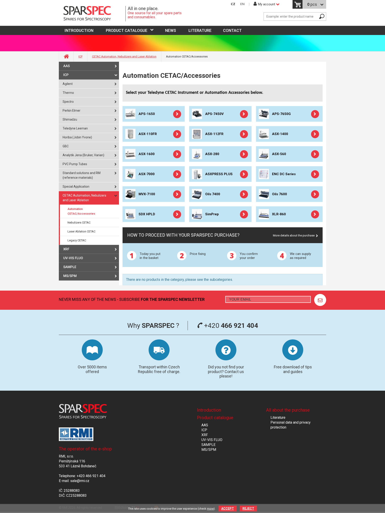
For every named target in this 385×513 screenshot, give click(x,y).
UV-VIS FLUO (73, 258)
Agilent (68, 84)
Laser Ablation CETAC (81, 231)
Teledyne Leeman (75, 128)
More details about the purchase (294, 235)
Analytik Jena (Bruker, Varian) (83, 155)
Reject (248, 508)
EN (242, 4)
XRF (66, 249)
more (210, 508)
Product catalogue (126, 30)
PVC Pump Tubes (75, 164)
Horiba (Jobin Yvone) (77, 137)
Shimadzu (70, 119)
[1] (320, 300)
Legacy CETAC (77, 240)
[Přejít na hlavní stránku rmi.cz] (92, 13)
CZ (233, 4)
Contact (232, 30)
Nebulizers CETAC (79, 222)
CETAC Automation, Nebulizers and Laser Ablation (124, 56)
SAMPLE (69, 267)
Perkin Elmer (71, 110)
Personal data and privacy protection (290, 424)
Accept (227, 508)
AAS (66, 66)
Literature (199, 30)
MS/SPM (70, 276)
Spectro (68, 101)
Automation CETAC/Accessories (81, 211)
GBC (66, 146)
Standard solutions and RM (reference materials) (81, 175)
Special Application (76, 186)
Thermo (68, 92)
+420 (230, 325)
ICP (80, 56)
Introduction (209, 410)
